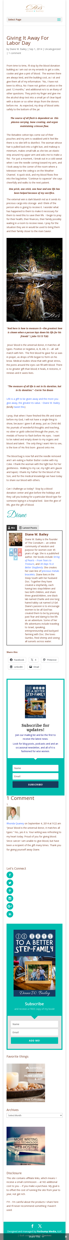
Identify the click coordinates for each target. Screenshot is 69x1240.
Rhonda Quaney (15, 823)
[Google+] (20, 550)
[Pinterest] (20, 554)
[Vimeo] (16, 558)
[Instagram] (16, 554)
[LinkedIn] (11, 554)
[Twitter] (11, 550)
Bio (13, 527)
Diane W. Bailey (18, 49)
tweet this (19, 406)
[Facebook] (16, 550)
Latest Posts (30, 527)
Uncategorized (52, 49)
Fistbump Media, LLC (49, 1231)
